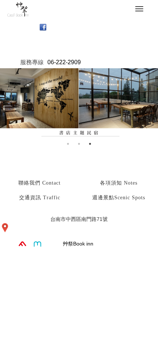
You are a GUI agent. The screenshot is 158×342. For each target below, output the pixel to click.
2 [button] (79, 144)
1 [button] (68, 144)
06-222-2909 (64, 62)
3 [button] (90, 144)
